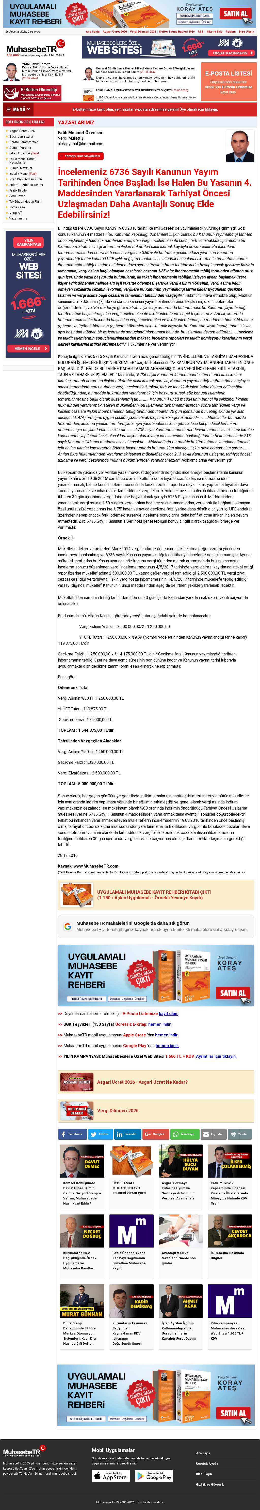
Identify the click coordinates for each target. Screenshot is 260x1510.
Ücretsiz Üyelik (207, 1463)
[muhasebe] (36, 56)
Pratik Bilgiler (18, 190)
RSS (201, 31)
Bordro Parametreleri (24, 142)
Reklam (231, 31)
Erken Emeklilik (24, 153)
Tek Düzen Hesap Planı (25, 201)
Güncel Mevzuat (20, 168)
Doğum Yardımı (20, 148)
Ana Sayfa (93, 31)
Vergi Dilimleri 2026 (143, 31)
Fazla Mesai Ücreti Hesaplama (22, 160)
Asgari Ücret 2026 (115, 31)
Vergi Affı (15, 213)
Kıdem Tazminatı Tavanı (26, 185)
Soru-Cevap (17, 196)
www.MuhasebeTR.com (96, 866)
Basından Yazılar (21, 136)
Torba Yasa (17, 207)
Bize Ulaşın (246, 31)
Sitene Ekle (214, 31)
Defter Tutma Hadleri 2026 (176, 31)
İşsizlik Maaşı (23, 173)
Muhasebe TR (106, 1502)
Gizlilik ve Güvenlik (210, 1484)
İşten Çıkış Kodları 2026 (25, 179)
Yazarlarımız (18, 218)
